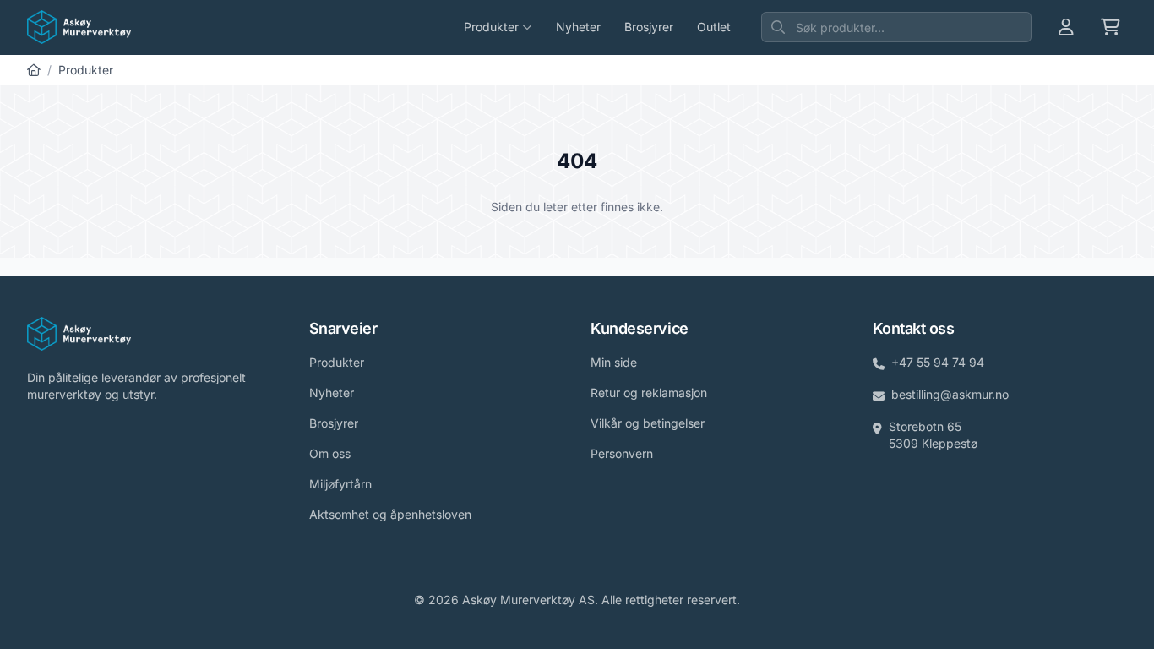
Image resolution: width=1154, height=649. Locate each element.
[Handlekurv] (1110, 27)
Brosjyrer (648, 26)
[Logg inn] (1066, 27)
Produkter (85, 70)
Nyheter (578, 26)
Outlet (714, 26)
